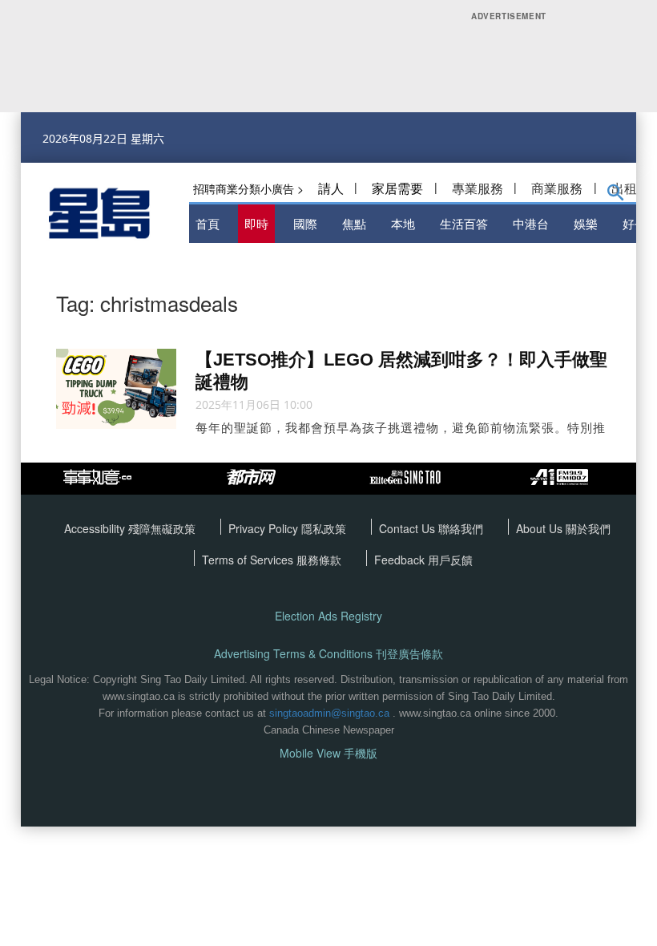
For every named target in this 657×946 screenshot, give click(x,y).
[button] (615, 196)
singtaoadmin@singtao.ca (329, 713)
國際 (305, 223)
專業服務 (477, 188)
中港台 (531, 223)
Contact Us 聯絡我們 (431, 528)
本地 (403, 223)
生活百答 (464, 223)
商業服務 (556, 188)
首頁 (207, 223)
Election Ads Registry (328, 616)
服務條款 (318, 560)
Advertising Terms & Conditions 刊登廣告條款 (328, 654)
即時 (256, 223)
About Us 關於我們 (563, 528)
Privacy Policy (264, 528)
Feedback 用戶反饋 (423, 560)
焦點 (354, 223)
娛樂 (586, 223)
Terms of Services (249, 560)
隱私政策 (323, 528)
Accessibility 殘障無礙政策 (129, 528)
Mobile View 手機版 (328, 753)
